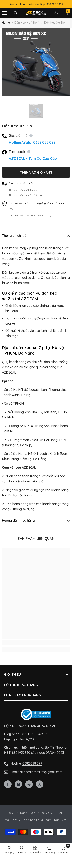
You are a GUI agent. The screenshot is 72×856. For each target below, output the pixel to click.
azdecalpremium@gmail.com (41, 772)
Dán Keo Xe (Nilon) (27, 22)
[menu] (4, 13)
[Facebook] (8, 784)
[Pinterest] (29, 784)
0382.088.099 (32, 763)
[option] (36, 62)
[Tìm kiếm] (15, 13)
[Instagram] (18, 784)
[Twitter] (39, 784)
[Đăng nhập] (56, 13)
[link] (36, 642)
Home (6, 22)
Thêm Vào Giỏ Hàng (36, 172)
